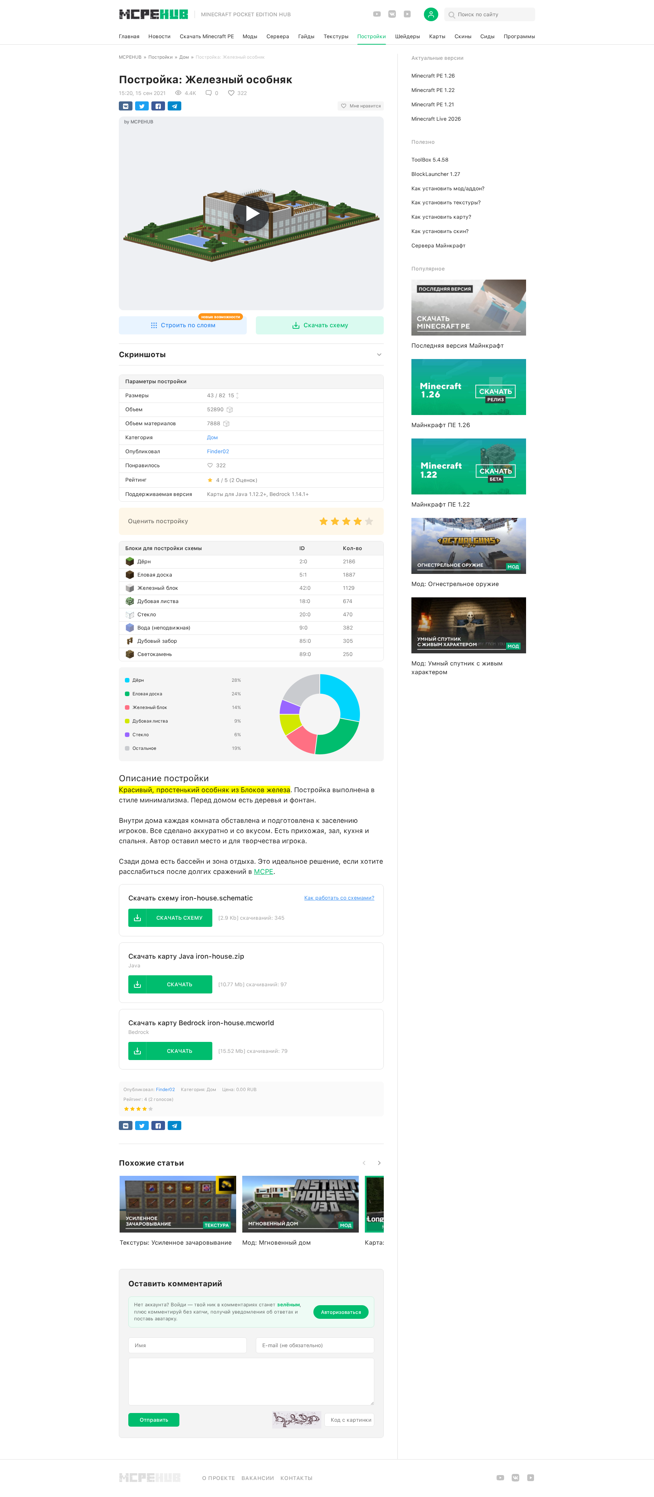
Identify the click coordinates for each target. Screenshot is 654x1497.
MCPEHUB (130, 57)
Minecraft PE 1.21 (432, 104)
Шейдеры (407, 36)
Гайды (306, 36)
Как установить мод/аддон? (447, 188)
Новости (159, 36)
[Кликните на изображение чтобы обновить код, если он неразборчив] (296, 1420)
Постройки (371, 36)
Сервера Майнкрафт (438, 246)
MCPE (263, 871)
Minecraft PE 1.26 (433, 76)
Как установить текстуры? (446, 202)
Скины (463, 36)
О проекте (218, 1478)
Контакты (296, 1478)
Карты (437, 36)
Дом (184, 57)
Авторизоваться (341, 1312)
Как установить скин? (440, 231)
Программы (519, 36)
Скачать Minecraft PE (207, 36)
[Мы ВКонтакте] (392, 16)
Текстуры (336, 36)
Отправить (154, 1420)
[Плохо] (323, 525)
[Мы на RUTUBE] (407, 16)
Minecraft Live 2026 (436, 119)
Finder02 (218, 451)
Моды (250, 36)
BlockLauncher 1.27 (435, 174)
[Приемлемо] (335, 525)
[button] (183, 325)
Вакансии (257, 1478)
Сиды (487, 36)
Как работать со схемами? (339, 898)
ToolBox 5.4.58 (429, 160)
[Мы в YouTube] (377, 16)
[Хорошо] (357, 525)
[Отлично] (369, 525)
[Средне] (346, 525)
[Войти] (431, 14)
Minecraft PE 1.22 (433, 90)
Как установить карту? (441, 217)
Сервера (277, 36)
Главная (129, 36)
